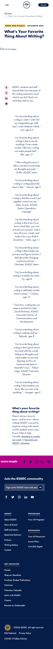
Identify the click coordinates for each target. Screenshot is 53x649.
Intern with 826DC (12, 595)
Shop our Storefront (12, 575)
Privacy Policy (25, 633)
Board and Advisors (12, 534)
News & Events (10, 524)
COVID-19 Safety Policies (15, 638)
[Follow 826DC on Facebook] (24, 462)
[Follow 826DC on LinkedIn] (42, 462)
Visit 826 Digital (35, 546)
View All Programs (36, 519)
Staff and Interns (11, 529)
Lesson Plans (33, 541)
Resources (34, 530)
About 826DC (10, 519)
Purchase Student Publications (17, 580)
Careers (7, 600)
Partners (7, 539)
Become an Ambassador (14, 605)
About (8, 513)
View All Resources (36, 536)
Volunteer (8, 585)
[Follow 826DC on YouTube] (48, 462)
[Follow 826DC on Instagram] (36, 462)
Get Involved (11, 564)
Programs (34, 513)
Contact (7, 549)
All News (8, 13)
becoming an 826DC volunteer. (25, 441)
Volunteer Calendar (12, 590)
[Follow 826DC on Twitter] (30, 462)
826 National (10, 633)
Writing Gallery (11, 544)
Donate (43, 5)
